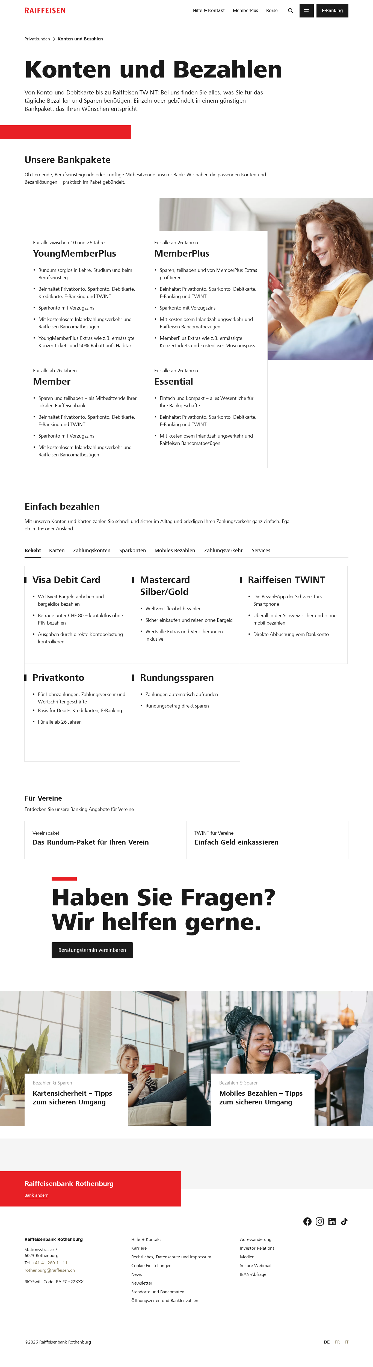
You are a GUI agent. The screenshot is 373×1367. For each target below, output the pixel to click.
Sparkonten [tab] (132, 550)
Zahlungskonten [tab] (92, 550)
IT (346, 1342)
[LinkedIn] (332, 1221)
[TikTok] (344, 1221)
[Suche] (290, 10)
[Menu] (307, 10)
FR (337, 1342)
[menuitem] (209, 10)
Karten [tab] (57, 550)
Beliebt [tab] (33, 550)
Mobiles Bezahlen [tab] (175, 550)
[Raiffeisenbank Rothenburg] (45, 10)
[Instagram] (320, 1221)
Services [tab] (261, 550)
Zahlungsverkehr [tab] (223, 550)
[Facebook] (307, 1221)
